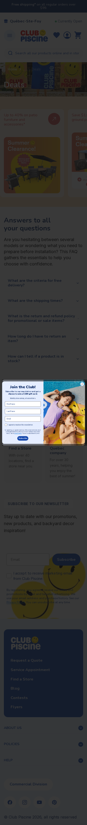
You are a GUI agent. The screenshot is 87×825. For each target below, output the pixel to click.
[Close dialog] (82, 384)
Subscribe (22, 438)
